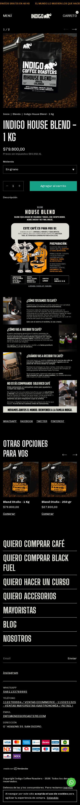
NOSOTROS (17, 639)
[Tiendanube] (16, 769)
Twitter (42, 421)
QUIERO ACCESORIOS (29, 596)
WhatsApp (10, 421)
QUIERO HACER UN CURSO (36, 582)
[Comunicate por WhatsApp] (71, 782)
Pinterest (57, 421)
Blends (17, 114)
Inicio (6, 114)
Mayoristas (19, 610)
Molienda (8, 161)
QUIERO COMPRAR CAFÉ (33, 544)
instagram (10, 673)
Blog (10, 624)
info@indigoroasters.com (24, 716)
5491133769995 (15, 691)
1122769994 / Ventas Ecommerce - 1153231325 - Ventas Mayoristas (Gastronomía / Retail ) (39, 703)
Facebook (26, 421)
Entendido (52, 797)
